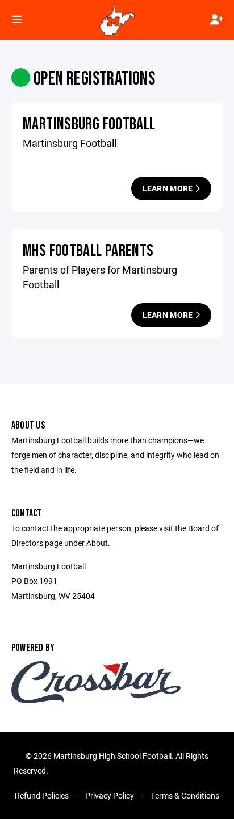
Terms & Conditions (185, 795)
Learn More (169, 188)
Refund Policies (42, 795)
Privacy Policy (109, 795)
